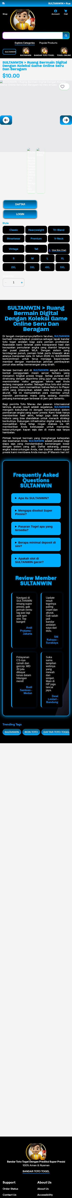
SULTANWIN (61, 336)
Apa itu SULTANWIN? (33, 498)
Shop (5, 14)
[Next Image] (66, 120)
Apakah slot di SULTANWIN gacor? (29, 560)
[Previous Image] (6, 120)
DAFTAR (20, 204)
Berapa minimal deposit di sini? (35, 544)
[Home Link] (22, 19)
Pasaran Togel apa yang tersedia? (34, 528)
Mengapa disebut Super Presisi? (33, 512)
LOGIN (20, 214)
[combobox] (33, 35)
